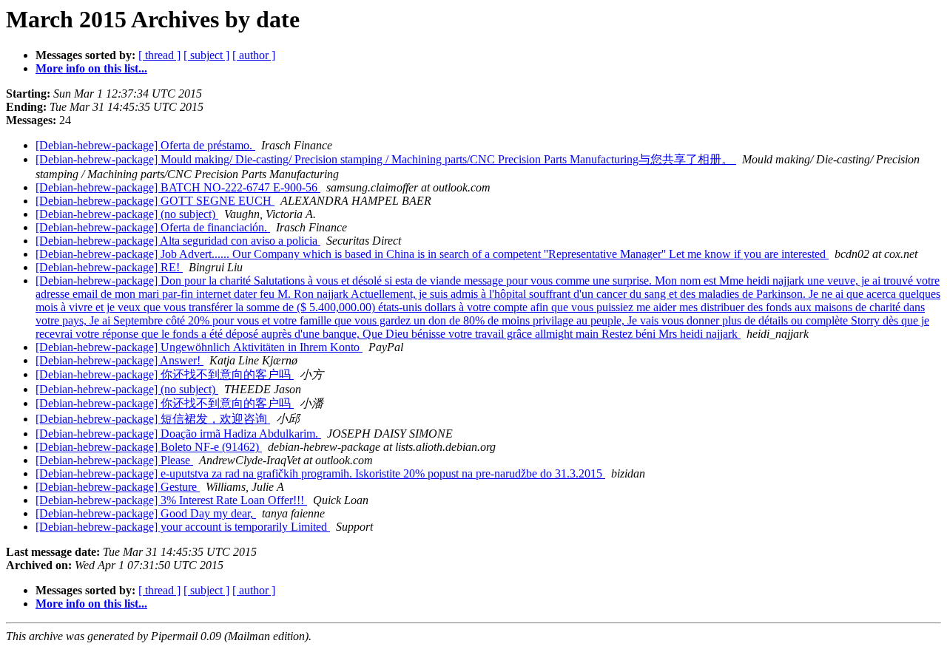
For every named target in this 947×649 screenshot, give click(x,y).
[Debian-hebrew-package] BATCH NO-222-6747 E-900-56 (178, 187)
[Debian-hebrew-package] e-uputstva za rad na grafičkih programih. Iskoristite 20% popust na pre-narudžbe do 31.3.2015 (320, 473)
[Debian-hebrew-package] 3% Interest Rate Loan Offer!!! (171, 500)
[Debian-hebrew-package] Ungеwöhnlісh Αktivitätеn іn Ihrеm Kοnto (199, 347)
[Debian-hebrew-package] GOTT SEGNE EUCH (155, 200)
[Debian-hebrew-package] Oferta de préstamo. (145, 145)
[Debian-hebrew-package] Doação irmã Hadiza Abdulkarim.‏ (178, 433)
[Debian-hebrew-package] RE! (109, 267)
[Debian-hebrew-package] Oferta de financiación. (153, 227)
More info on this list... (91, 68)
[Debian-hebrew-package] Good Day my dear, (146, 513)
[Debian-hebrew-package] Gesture (118, 486)
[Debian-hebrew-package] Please (114, 460)
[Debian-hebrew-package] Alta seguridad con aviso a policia (178, 240)
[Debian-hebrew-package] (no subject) (127, 214)
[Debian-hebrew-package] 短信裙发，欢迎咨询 (153, 418)
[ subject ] (206, 55)
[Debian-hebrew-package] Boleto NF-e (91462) (149, 447)
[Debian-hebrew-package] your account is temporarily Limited (183, 526)
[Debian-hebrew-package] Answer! (119, 360)
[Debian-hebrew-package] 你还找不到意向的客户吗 (165, 374)
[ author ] (253, 55)
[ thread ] (159, 55)
